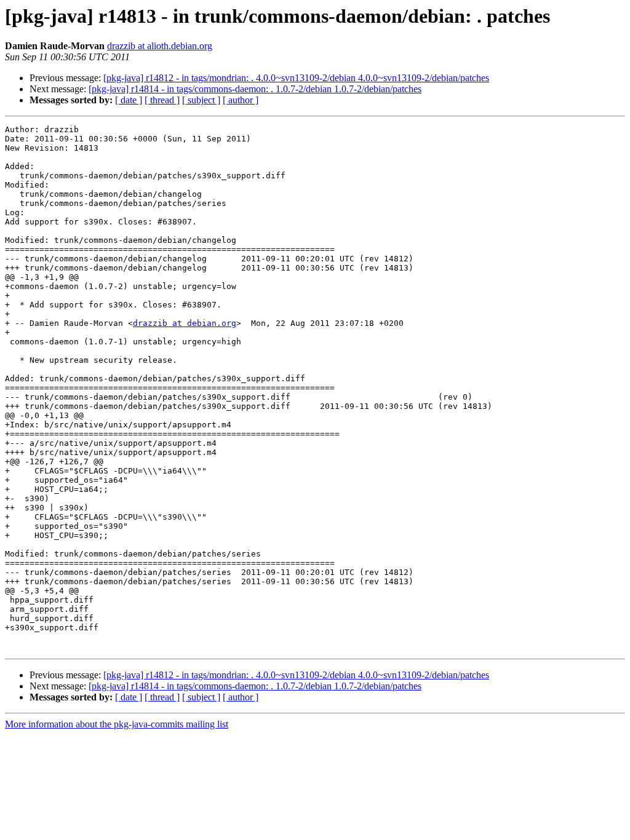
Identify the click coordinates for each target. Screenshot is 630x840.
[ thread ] (162, 100)
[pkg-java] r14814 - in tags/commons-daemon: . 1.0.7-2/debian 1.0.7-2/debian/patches (255, 89)
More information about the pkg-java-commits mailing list (116, 724)
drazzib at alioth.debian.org (159, 46)
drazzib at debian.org (184, 323)
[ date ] (128, 100)
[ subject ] (201, 100)
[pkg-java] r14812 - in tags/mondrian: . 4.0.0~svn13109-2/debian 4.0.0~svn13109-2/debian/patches (296, 78)
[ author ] (240, 100)
